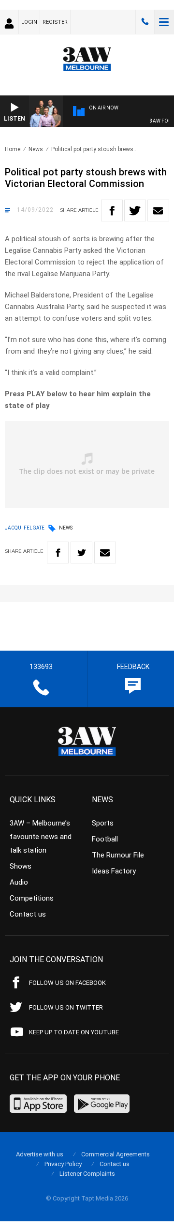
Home (12, 149)
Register (55, 22)
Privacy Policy (63, 1164)
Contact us (28, 914)
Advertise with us (39, 1154)
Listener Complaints (87, 1173)
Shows (20, 866)
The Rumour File (118, 855)
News (36, 149)
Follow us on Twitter (66, 1007)
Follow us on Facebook (67, 982)
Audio (19, 882)
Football (105, 839)
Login (29, 22)
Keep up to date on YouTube (74, 1032)
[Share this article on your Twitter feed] (135, 210)
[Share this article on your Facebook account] (112, 210)
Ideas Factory (114, 871)
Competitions (32, 898)
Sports (103, 823)
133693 (145, 22)
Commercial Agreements (115, 1154)
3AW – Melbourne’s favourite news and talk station (41, 837)
